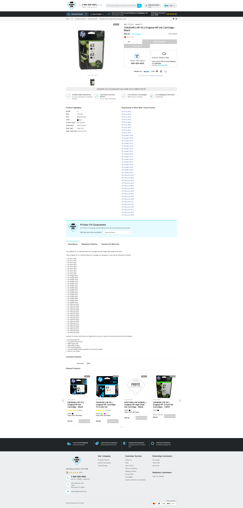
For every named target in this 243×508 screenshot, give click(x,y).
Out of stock (84, 421)
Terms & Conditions (131, 468)
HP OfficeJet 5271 (128, 202)
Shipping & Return (130, 471)
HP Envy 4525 (126, 111)
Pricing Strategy (102, 465)
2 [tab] (122, 426)
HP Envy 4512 (126, 117)
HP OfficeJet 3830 (128, 191)
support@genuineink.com (78, 491)
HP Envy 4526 (126, 125)
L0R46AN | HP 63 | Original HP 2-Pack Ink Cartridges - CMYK (163, 404)
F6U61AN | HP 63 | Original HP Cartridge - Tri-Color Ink (106, 404)
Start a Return (129, 465)
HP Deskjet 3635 (127, 172)
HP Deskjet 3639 (127, 135)
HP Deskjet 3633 (127, 154)
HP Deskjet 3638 (127, 167)
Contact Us (128, 460)
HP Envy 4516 (126, 122)
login (149, 7)
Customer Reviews (103, 460)
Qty (129, 41)
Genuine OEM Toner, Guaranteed (135, 480)
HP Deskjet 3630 (127, 170)
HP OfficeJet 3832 (128, 196)
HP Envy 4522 (126, 119)
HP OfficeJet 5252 (128, 194)
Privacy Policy (129, 474)
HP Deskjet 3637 (127, 162)
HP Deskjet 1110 (127, 149)
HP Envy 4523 (126, 114)
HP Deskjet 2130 (127, 146)
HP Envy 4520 (126, 133)
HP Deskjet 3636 (127, 138)
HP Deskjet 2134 (127, 141)
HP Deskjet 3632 (127, 164)
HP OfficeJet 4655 (128, 199)
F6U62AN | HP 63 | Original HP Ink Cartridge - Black (75, 404)
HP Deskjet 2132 (127, 143)
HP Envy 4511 (126, 130)
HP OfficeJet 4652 (128, 212)
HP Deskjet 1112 (127, 156)
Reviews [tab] (80, 363)
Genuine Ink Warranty (110, 244)
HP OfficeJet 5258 (128, 215)
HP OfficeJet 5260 (128, 207)
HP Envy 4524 (126, 127)
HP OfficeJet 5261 (128, 204)
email (101, 5)
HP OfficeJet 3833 (128, 178)
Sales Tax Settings (158, 476)
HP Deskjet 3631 (127, 151)
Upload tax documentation (156, 75)
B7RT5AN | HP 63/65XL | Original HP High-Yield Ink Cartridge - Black (135, 404)
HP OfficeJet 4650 (128, 188)
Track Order (156, 463)
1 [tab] (120, 426)
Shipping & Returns (89, 244)
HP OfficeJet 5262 (128, 180)
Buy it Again (97, 14)
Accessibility (129, 477)
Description (72, 244)
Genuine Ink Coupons (104, 463)
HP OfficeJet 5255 (128, 175)
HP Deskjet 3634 (127, 159)
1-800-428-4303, (89, 5)
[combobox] (123, 6)
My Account (156, 465)
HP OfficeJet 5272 (128, 210)
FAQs (127, 463)
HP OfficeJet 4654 (128, 183)
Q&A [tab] (88, 363)
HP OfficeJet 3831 (128, 186)
